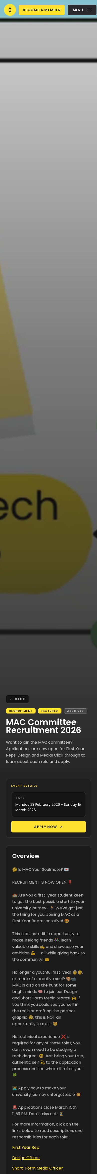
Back (20, 699)
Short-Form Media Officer (37, 1168)
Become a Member (42, 9)
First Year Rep (25, 1147)
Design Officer (26, 1158)
